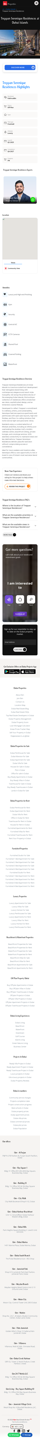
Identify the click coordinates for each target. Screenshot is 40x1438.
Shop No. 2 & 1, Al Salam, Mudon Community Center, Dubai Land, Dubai (19, 1315)
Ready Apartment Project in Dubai (20, 1067)
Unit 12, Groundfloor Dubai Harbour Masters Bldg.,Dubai (20, 1214)
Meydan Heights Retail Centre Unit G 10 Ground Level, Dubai (20, 1286)
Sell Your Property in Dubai (20, 733)
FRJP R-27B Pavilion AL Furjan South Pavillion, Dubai (20, 1155)
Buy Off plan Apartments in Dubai (20, 985)
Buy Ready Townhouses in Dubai (20, 787)
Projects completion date (20, 1101)
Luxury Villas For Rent (20, 920)
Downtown (20, 1033)
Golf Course (20, 1036)
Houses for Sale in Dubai (19, 767)
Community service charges (20, 1098)
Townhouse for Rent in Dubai (20, 821)
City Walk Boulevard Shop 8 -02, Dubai (20, 1200)
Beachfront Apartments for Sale (20, 965)
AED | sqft (18, 1427)
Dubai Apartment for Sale (20, 760)
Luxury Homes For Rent (20, 924)
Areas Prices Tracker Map (20, 729)
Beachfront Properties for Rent (20, 948)
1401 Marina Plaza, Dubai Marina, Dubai (20, 1244)
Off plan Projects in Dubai (20, 995)
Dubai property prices (20, 1111)
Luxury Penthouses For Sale (20, 914)
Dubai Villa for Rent (20, 815)
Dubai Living (20, 1023)
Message (28, 1435)
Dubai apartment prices (20, 1115)
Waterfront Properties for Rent (20, 955)
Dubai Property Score (20, 722)
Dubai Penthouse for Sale (20, 753)
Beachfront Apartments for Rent (20, 968)
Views (13, 263)
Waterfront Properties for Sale (20, 951)
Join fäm (20, 698)
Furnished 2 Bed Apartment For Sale (20, 862)
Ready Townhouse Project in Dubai (19, 1071)
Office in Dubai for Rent (20, 818)
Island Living (20, 1040)
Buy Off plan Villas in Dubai (20, 989)
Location (5, 215)
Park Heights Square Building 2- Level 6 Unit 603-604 (20, 1229)
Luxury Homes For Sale (20, 910)
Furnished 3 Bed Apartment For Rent (20, 883)
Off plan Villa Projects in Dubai (20, 999)
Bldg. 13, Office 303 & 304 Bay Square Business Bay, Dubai (20, 1185)
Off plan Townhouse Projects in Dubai (20, 1006)
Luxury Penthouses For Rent (20, 927)
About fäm (20, 695)
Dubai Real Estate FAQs (20, 712)
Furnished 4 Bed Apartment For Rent (20, 886)
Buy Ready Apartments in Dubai (20, 777)
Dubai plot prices (20, 1125)
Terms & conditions (19, 1422)
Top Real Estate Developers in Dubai (20, 716)
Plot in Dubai (20, 770)
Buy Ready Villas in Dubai (20, 780)
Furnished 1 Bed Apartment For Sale (20, 859)
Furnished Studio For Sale (20, 856)
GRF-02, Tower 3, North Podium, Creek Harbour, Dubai (20, 1361)
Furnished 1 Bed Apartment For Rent (20, 876)
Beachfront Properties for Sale (20, 944)
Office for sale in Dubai (20, 774)
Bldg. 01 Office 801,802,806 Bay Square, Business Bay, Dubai (20, 1170)
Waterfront (20, 1030)
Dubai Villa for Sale (20, 763)
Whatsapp (15, 1435)
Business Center (20, 1047)
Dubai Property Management (20, 719)
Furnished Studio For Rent (20, 873)
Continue (18, 614)
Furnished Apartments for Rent (20, 828)
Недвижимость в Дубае (20, 736)
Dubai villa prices (20, 1118)
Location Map (20, 705)
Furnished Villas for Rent (19, 832)
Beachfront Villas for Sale (20, 958)
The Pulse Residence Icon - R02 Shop (20, 1257)
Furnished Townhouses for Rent (20, 835)
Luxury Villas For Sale (20, 907)
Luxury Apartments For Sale (20, 903)
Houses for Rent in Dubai (20, 825)
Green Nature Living (20, 1043)
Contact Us (20, 702)
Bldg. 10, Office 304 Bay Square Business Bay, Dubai (20, 1391)
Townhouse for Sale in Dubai (20, 784)
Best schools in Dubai (20, 1108)
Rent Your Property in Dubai (20, 839)
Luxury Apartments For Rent (20, 917)
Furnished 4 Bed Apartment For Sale (20, 869)
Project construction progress (20, 1105)
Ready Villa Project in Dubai (20, 1064)
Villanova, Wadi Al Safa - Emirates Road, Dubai (20, 1345)
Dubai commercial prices (20, 1122)
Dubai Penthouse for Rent (20, 808)
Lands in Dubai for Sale (20, 791)
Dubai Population (20, 1129)
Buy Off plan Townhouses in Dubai (20, 992)
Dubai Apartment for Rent (20, 811)
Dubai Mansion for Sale (20, 756)
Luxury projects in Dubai (19, 1074)
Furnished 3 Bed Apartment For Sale (20, 866)
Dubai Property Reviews (20, 1081)
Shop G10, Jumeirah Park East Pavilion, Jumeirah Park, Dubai (20, 1271)
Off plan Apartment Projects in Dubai (20, 1002)
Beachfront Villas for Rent (20, 961)
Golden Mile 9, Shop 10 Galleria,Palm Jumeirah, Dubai (20, 1330)
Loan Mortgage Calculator (20, 726)
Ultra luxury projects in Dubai (20, 1077)
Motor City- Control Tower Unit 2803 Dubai (20, 1301)
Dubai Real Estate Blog (20, 709)
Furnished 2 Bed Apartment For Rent (20, 879)
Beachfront (20, 1026)
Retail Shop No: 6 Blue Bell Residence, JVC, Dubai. (20, 1406)
